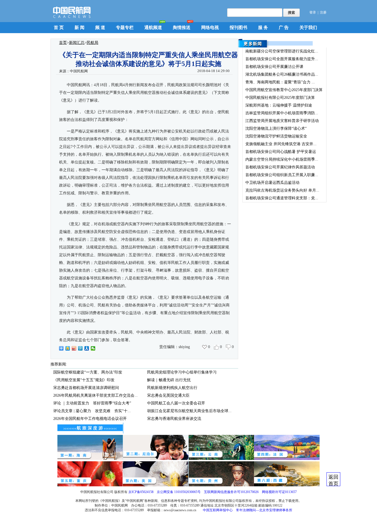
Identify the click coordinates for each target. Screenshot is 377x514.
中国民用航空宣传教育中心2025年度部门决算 (284, 90)
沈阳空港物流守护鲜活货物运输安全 (276, 136)
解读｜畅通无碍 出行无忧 (169, 380)
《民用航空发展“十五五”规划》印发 (84, 380)
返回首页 (333, 480)
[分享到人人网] (86, 348)
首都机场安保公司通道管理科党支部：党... (281, 198)
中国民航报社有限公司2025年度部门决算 (280, 98)
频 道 (100, 27)
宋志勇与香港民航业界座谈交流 (174, 419)
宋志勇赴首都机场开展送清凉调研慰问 (86, 388)
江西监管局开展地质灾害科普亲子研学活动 (282, 121)
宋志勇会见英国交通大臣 (168, 395)
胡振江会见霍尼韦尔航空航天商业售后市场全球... (189, 411)
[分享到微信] (93, 348)
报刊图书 (238, 27)
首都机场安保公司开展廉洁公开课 (274, 67)
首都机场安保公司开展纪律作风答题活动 (280, 167)
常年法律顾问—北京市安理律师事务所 (264, 510)
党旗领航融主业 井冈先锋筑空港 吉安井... (281, 144)
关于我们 (308, 27)
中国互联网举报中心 (218, 510)
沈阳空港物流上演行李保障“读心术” (276, 128)
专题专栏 (125, 27)
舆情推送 (181, 27)
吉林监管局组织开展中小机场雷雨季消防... (281, 113)
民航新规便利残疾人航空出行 (172, 388)
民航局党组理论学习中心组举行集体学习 (182, 372)
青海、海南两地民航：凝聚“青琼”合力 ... (280, 82)
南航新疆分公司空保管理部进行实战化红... (281, 51)
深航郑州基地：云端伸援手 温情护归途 (278, 105)
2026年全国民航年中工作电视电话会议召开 (90, 419)
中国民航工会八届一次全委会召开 (176, 403)
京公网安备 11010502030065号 (179, 492)
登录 (312, 12)
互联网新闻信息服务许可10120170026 (231, 492)
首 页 (59, 27)
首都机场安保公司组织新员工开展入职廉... (281, 175)
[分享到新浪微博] (74, 348)
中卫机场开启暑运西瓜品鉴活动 (272, 183)
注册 (323, 12)
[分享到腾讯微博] (80, 348)
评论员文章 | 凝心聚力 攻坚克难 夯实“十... (92, 411)
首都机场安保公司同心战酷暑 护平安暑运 (280, 152)
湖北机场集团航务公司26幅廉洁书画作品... (281, 74)
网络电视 (210, 27)
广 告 (284, 27)
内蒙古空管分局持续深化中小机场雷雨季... (281, 159)
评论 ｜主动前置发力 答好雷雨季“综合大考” (92, 403)
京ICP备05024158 (140, 492)
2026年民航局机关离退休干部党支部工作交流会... (95, 395)
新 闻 (79, 27)
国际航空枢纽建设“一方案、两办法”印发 (87, 372)
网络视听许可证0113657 (279, 492)
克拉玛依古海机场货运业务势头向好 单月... (282, 190)
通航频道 (153, 27)
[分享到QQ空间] (67, 348)
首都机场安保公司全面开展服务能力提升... (281, 59)
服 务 (263, 27)
